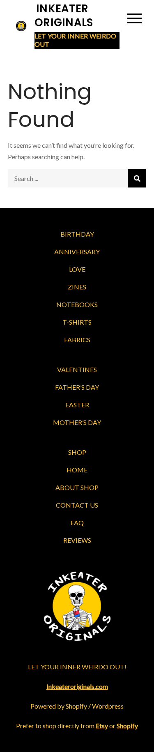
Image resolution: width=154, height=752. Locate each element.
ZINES (77, 287)
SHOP (77, 452)
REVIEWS (77, 540)
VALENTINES (77, 369)
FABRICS (77, 339)
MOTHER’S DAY (77, 422)
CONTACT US (77, 505)
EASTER (77, 405)
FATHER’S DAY (77, 387)
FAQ (77, 522)
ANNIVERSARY (77, 251)
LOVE (77, 269)
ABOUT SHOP (77, 487)
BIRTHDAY (77, 234)
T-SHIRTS (77, 322)
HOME (77, 470)
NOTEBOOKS (77, 304)
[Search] (137, 178)
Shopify (127, 725)
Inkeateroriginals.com (77, 686)
